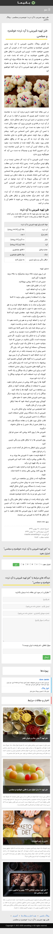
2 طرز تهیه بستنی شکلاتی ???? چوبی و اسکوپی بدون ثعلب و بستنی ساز (28, 891)
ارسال (46, 657)
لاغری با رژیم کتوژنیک (40, 841)
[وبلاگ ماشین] (26, 2)
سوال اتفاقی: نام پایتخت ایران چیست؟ (36, 645)
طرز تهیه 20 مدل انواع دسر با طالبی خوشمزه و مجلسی (28, 789)
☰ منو (47, 10)
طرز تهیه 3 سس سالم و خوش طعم (35, 738)
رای (16, 564)
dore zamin (44, 679)
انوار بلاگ (45, 688)
